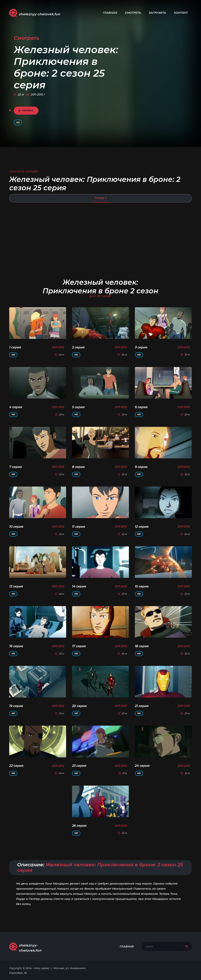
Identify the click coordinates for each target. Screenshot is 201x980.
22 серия (16, 766)
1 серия (15, 347)
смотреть (27, 110)
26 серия (79, 826)
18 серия (142, 646)
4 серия (15, 407)
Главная (110, 13)
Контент (181, 13)
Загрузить (157, 13)
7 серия (15, 467)
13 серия (16, 586)
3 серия (141, 347)
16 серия (16, 646)
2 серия (78, 347)
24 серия (142, 766)
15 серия (142, 586)
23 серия (79, 766)
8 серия (78, 467)
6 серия (141, 407)
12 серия (142, 527)
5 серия (78, 407)
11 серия (78, 527)
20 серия (79, 706)
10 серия (16, 527)
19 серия (16, 706)
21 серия (142, 706)
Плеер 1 (100, 198)
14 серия (79, 586)
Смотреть (133, 13)
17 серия (79, 646)
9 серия (141, 467)
